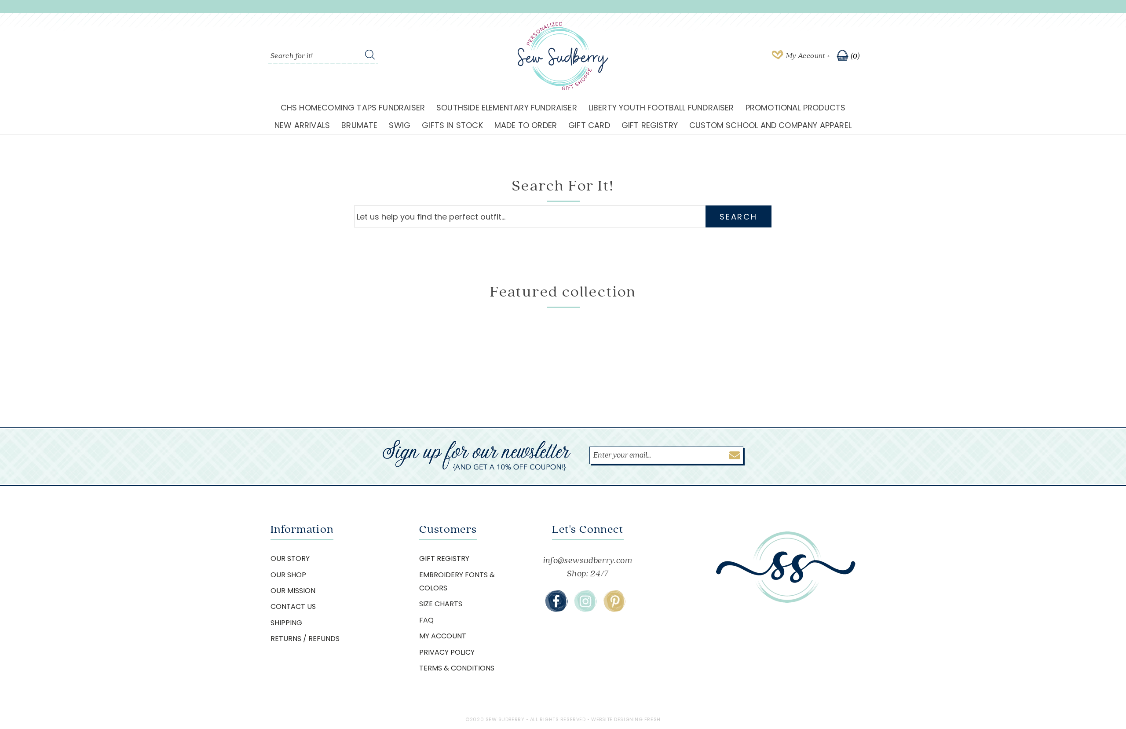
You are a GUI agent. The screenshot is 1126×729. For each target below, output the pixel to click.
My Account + (808, 56)
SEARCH (738, 216)
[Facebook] (556, 601)
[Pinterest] (614, 601)
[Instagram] (585, 601)
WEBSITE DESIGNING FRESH (626, 719)
